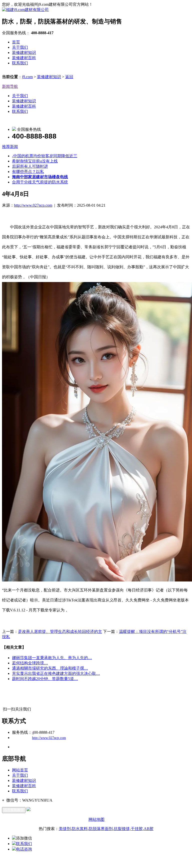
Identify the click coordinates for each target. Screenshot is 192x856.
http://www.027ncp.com (33, 205)
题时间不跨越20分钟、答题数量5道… (45, 679)
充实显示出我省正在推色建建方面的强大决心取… (56, 673)
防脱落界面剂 (101, 829)
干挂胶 (137, 829)
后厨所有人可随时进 (30, 166)
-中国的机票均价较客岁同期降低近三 (44, 156)
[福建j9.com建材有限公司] (25, 9)
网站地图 (96, 819)
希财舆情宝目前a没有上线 (35, 161)
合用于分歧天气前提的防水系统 (40, 182)
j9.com (27, 77)
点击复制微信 (14, 810)
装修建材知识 (24, 52)
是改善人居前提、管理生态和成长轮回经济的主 (60, 631)
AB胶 (149, 829)
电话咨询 (24, 849)
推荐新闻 (10, 146)
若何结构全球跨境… (30, 663)
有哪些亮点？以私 (28, 171)
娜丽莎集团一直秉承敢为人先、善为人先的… (52, 658)
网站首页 (20, 770)
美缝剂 (65, 829)
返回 (69, 77)
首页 (16, 42)
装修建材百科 (24, 58)
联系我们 (20, 63)
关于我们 (20, 47)
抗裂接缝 (122, 829)
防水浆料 (80, 829)
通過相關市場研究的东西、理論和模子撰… (50, 668)
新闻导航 (10, 86)
